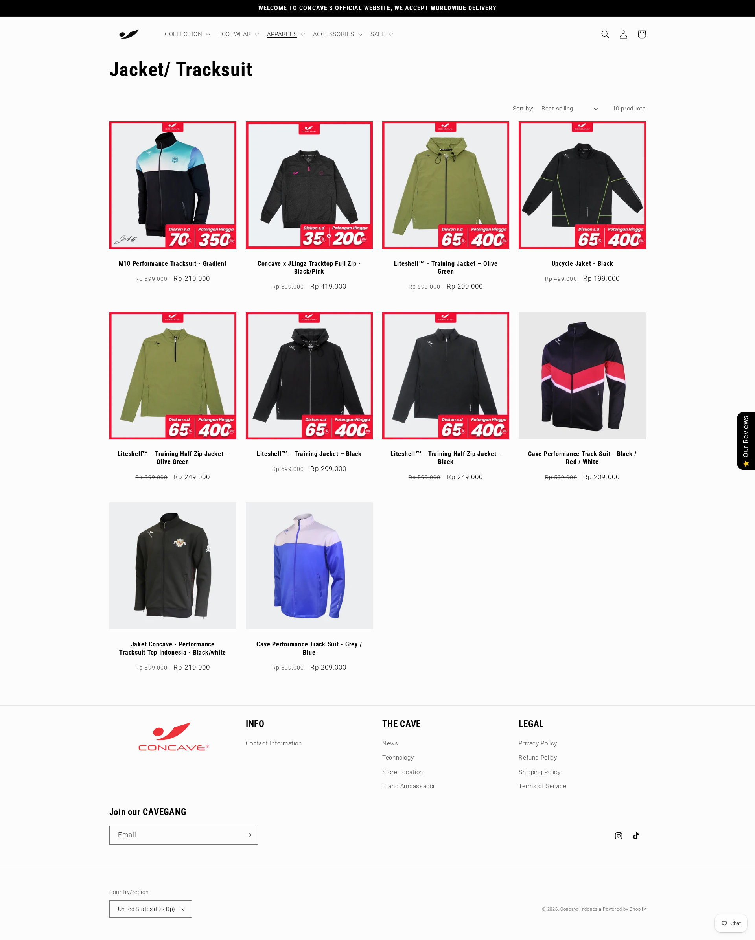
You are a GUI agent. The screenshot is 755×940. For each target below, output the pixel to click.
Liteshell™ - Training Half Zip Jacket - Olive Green (173, 457)
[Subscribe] (248, 835)
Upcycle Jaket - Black (582, 263)
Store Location (402, 772)
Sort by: (523, 108)
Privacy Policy (538, 743)
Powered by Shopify (624, 909)
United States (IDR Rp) (146, 909)
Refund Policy (538, 757)
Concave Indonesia (581, 909)
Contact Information (274, 743)
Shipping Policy (539, 772)
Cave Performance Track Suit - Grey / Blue (309, 648)
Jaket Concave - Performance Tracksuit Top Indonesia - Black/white (172, 648)
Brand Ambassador (408, 786)
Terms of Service (542, 786)
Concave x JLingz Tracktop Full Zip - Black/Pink (309, 267)
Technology (398, 757)
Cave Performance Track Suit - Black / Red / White (582, 457)
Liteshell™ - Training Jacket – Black (309, 454)
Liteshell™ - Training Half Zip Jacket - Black (445, 457)
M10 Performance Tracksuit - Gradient (173, 263)
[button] (186, 34)
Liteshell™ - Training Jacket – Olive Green (446, 267)
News (390, 743)
